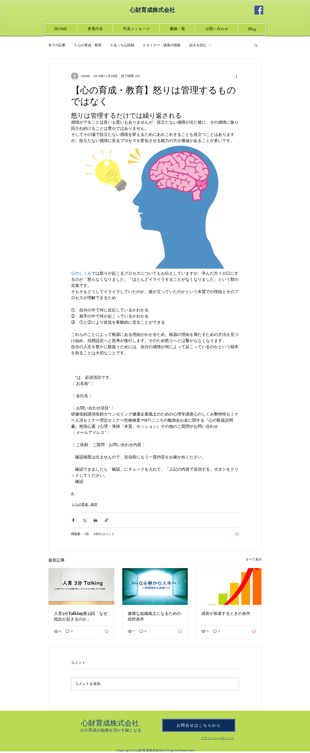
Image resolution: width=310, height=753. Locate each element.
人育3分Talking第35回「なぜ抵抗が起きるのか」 (80, 616)
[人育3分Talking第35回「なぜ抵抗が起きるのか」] (81, 586)
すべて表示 (254, 559)
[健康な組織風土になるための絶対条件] (155, 586)
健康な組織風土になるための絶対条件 (154, 616)
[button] (256, 45)
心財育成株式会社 (111, 722)
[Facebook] (258, 10)
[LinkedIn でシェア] (95, 520)
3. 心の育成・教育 (87, 45)
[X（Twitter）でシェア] (84, 520)
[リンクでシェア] (106, 520)
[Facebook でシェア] (73, 520)
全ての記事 (56, 45)
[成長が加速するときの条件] (228, 586)
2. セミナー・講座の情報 (161, 45)
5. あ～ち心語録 (122, 45)
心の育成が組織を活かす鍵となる (110, 730)
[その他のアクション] (236, 76)
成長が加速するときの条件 (225, 613)
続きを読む (198, 45)
